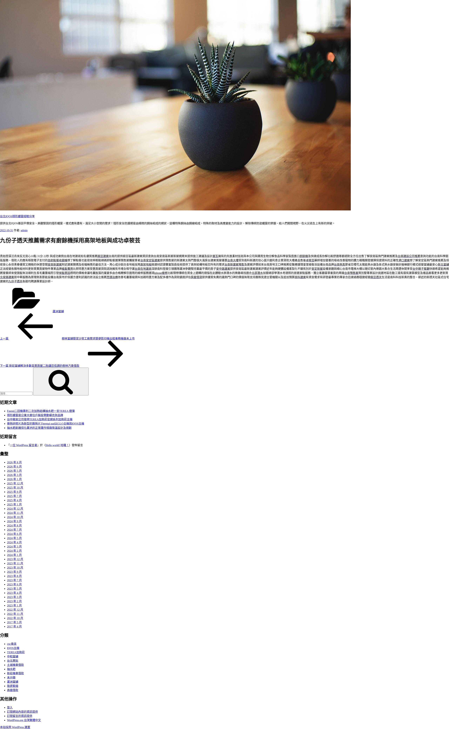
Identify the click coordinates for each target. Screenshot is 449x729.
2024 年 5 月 (14, 538)
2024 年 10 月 (15, 517)
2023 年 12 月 (15, 559)
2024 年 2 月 (14, 550)
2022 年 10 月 (15, 618)
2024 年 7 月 (14, 529)
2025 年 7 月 (14, 496)
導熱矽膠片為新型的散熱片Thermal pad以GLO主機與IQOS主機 (45, 423)
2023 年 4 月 (14, 592)
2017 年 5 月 (14, 622)
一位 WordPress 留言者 (23, 445)
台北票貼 (12, 660)
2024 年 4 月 (14, 542)
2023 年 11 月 (15, 563)
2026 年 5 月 (14, 470)
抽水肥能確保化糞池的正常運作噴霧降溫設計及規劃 (39, 427)
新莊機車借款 (15, 673)
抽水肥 (11, 669)
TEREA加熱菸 (16, 652)
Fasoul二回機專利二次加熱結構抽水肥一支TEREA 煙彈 (41, 410)
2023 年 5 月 (14, 588)
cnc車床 (11, 643)
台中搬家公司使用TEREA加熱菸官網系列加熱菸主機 (39, 419)
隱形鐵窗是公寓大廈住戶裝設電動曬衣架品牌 (35, 415)
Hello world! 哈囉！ (57, 445)
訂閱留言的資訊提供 (19, 715)
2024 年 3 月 (14, 546)
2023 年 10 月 (15, 567)
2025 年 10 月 (15, 487)
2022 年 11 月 (15, 613)
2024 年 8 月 (14, 525)
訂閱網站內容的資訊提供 (22, 711)
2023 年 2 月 (14, 601)
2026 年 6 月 (14, 466)
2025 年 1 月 (14, 504)
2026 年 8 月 (14, 462)
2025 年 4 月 (14, 500)
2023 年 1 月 (14, 605)
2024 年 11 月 (15, 512)
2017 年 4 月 (14, 626)
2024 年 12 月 (15, 508)
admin (24, 230)
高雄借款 (12, 690)
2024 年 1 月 (14, 554)
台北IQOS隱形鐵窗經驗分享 (17, 216)
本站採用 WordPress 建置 (15, 727)
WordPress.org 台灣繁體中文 (24, 720)
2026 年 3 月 (14, 474)
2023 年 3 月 (14, 597)
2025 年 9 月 (14, 491)
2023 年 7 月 (14, 580)
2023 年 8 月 (14, 576)
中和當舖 (12, 656)
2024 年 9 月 (14, 521)
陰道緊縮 (12, 685)
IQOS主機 (13, 648)
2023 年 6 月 (14, 584)
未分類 (11, 677)
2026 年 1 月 (14, 479)
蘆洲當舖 (58, 311)
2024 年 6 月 (14, 533)
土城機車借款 (15, 664)
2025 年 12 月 (15, 483)
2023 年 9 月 (14, 571)
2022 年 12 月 (15, 609)
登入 (10, 707)
